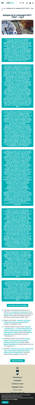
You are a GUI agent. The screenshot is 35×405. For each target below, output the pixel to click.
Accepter (5, 402)
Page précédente (17, 361)
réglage (15, 399)
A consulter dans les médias (17, 305)
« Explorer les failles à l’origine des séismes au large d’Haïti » (17, 321)
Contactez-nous (17, 384)
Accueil (4, 8)
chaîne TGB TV (8, 314)
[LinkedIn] (17, 367)
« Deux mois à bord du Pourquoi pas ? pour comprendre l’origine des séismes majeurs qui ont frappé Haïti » (18, 350)
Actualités (17, 380)
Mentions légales (17, 390)
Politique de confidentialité (17, 392)
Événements (17, 377)
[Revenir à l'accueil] (10, 3)
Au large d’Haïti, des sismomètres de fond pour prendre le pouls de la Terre (17, 340)
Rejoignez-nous (17, 387)
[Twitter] (17, 374)
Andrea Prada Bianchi (11, 344)
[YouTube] (17, 371)
